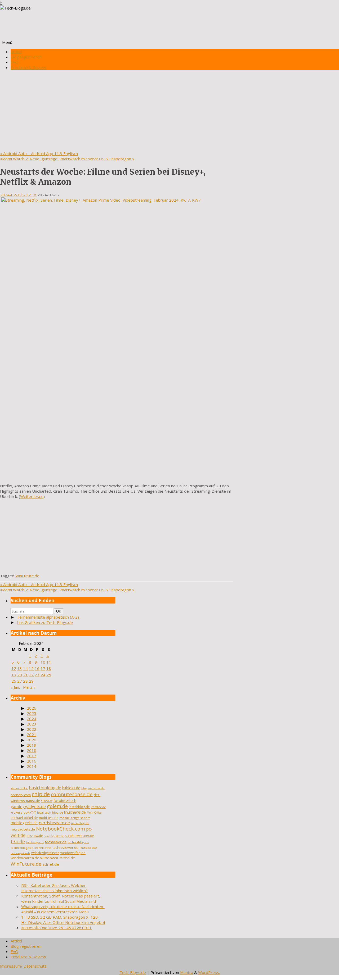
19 (13, 674)
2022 (31, 729)
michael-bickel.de (24, 817)
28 (25, 681)
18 (48, 668)
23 (37, 674)
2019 (31, 745)
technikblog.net (22, 848)
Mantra (186, 972)
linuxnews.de (75, 812)
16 (37, 668)
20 (19, 674)
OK (59, 611)
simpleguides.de (54, 836)
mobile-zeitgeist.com (74, 818)
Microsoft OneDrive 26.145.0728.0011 (56, 927)
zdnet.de (50, 864)
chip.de (41, 794)
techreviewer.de (65, 847)
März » (29, 687)
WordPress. (209, 972)
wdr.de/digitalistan (45, 853)
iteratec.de (98, 807)
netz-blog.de (80, 823)
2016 (31, 761)
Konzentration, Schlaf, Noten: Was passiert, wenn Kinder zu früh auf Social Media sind (60, 898)
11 (48, 662)
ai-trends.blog (19, 788)
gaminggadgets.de (28, 806)
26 (13, 681)
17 (43, 668)
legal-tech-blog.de (50, 812)
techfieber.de (55, 842)
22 (31, 674)
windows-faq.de (73, 853)
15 (31, 668)
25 (48, 674)
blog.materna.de (93, 788)
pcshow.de (34, 835)
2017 (31, 755)
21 (25, 674)
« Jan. (15, 687)
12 (13, 668)
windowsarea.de (25, 857)
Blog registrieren (26, 57)
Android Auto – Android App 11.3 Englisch (39, 153)
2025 (31, 713)
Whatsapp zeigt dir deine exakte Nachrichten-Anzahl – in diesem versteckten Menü (63, 909)
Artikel (16, 51)
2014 (31, 766)
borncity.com (21, 794)
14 (25, 668)
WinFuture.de (27, 575)
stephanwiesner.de (79, 835)
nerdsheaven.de (54, 822)
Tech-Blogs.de (132, 972)
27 (19, 681)
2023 (31, 724)
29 (31, 681)
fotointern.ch (64, 800)
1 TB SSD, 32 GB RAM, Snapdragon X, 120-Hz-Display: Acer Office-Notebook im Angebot (63, 919)
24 (43, 674)
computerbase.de (72, 794)
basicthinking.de (45, 788)
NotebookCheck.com (60, 828)
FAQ (14, 62)
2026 (31, 708)
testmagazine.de (20, 853)
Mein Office (94, 812)
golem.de (57, 806)
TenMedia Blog (88, 848)
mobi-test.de (48, 817)
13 (19, 668)
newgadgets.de (23, 829)
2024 (31, 718)
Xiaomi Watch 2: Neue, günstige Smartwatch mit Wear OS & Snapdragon (67, 158)
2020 (31, 739)
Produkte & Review (28, 67)
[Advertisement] (169, 111)
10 (43, 662)
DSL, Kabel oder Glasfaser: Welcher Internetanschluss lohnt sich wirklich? (54, 888)
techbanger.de (35, 842)
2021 (31, 734)
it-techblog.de (79, 807)
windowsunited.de (57, 857)
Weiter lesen (31, 496)
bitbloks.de (71, 787)
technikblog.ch (78, 842)
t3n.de (18, 841)
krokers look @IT (23, 812)
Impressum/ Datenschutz (23, 966)
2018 (31, 750)
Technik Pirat (42, 848)
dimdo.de (46, 801)
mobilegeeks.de (24, 822)
